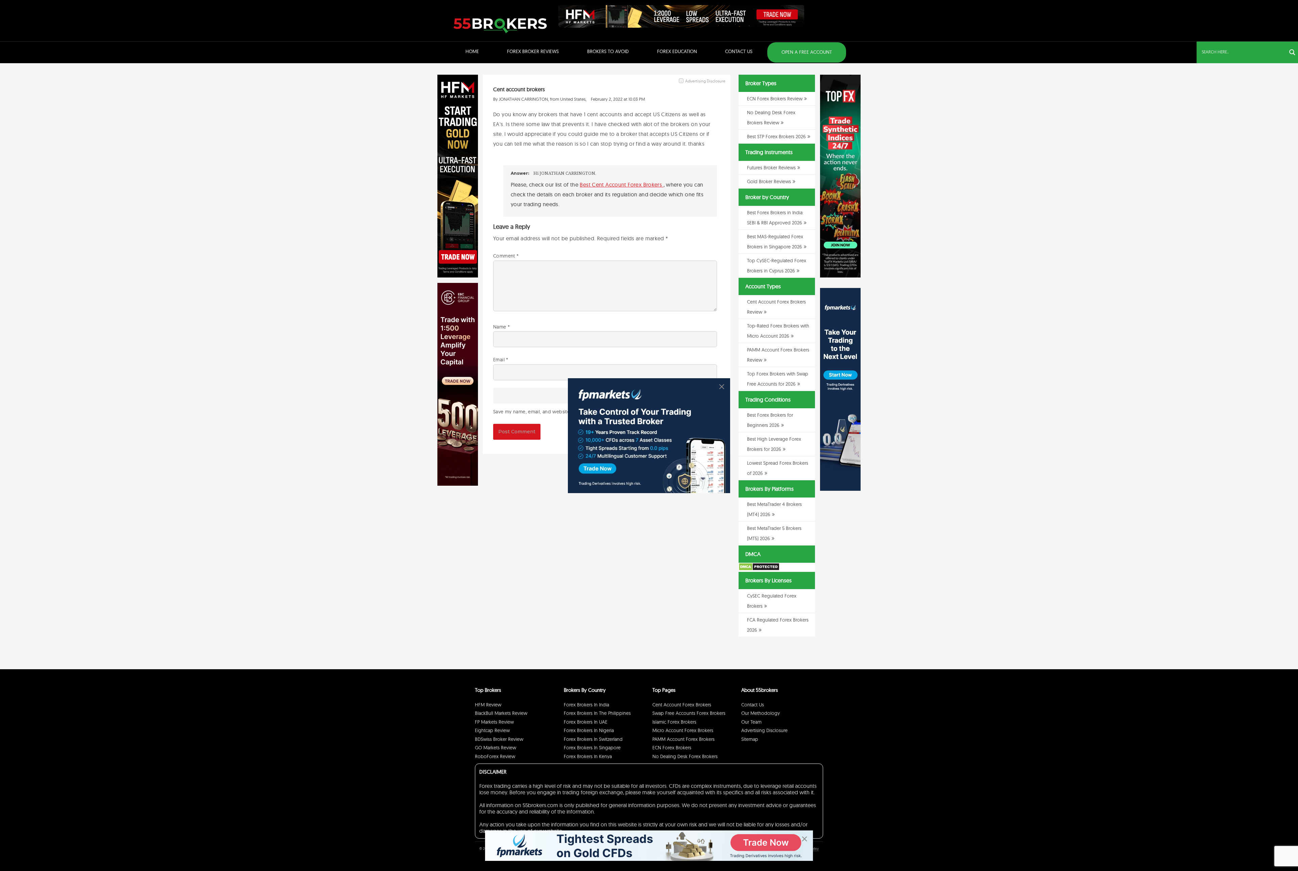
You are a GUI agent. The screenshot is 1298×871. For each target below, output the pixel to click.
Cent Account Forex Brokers (681, 705)
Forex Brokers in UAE (585, 722)
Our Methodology (760, 713)
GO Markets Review (495, 748)
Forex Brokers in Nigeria (589, 730)
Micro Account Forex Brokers (682, 730)
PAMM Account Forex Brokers (683, 739)
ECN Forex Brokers (671, 748)
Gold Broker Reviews (769, 181)
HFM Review (488, 705)
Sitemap (749, 739)
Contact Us (738, 51)
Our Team (751, 722)
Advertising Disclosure (764, 730)
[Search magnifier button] (1292, 52)
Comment (506, 256)
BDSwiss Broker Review (499, 739)
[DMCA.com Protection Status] (759, 569)
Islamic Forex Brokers (674, 722)
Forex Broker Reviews (533, 51)
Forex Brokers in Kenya (588, 756)
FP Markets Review (494, 722)
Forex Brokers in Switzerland (593, 739)
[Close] (722, 387)
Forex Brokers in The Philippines (597, 713)
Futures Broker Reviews (771, 168)
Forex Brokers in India (586, 705)
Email (500, 360)
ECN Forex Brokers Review (774, 99)
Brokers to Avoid (608, 51)
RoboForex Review (495, 756)
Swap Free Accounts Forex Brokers (688, 713)
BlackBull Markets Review (501, 713)
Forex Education (677, 51)
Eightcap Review (492, 730)
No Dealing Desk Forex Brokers (685, 756)
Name (501, 327)
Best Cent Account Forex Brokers (621, 184)
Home (472, 51)
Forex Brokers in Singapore (592, 748)
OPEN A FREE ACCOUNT (807, 52)
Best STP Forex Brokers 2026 (776, 137)
